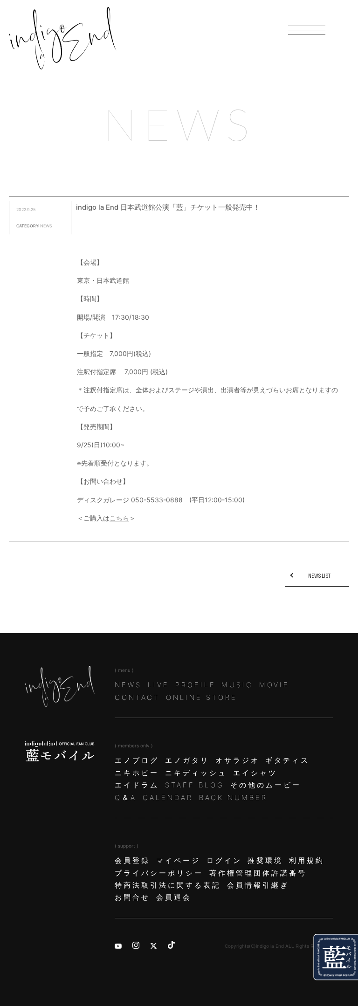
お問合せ (132, 897)
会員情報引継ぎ (258, 885)
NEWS (128, 685)
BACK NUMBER (233, 798)
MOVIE (274, 685)
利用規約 (306, 860)
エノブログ (137, 760)
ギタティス (287, 760)
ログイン (224, 860)
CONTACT (137, 697)
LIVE (158, 685)
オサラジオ (237, 760)
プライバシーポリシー (159, 873)
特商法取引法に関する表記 (168, 885)
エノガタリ (187, 760)
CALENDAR (168, 798)
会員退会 (174, 897)
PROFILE (195, 685)
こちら (119, 518)
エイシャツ (255, 773)
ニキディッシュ (196, 773)
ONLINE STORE (201, 697)
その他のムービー (265, 785)
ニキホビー (137, 773)
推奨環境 (265, 860)
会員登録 (132, 860)
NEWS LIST (319, 576)
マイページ (178, 860)
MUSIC (237, 685)
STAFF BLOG (194, 785)
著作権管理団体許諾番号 (258, 873)
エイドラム (137, 785)
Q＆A (126, 798)
